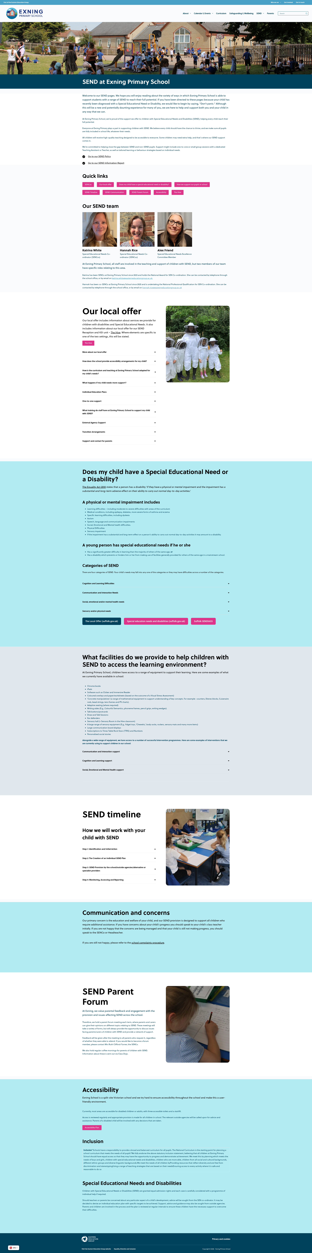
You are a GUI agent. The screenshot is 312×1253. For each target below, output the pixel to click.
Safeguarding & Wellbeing (241, 13)
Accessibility (161, 192)
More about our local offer (94, 352)
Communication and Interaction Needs (100, 592)
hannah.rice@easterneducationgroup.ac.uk (162, 287)
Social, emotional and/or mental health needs (103, 601)
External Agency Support (94, 422)
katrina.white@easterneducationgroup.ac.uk (132, 278)
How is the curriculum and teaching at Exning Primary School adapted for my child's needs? (116, 372)
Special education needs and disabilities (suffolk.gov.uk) (156, 621)
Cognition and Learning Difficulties (98, 583)
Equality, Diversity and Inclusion (125, 1249)
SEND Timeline (91, 192)
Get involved (288, 2)
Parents (270, 13)
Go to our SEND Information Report (106, 162)
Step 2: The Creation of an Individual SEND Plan (104, 858)
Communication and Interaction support (101, 751)
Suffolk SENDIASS (203, 621)
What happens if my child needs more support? (104, 382)
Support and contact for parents (97, 441)
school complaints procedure (148, 942)
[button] (14, 1247)
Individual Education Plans (94, 391)
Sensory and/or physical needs (96, 611)
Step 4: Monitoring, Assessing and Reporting (102, 879)
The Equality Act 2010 (94, 487)
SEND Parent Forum (140, 192)
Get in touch (300, 2)
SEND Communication (114, 192)
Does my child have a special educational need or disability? (144, 184)
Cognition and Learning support (97, 760)
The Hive (177, 192)
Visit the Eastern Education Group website (96, 1249)
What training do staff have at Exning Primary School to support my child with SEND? (116, 412)
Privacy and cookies (221, 1239)
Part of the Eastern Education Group (16, 2)
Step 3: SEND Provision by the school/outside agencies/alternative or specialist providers (114, 869)
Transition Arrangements (93, 431)
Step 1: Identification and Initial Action (100, 849)
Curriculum (221, 13)
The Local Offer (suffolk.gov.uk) (101, 621)
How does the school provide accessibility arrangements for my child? (114, 361)
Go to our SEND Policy (99, 156)
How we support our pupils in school (192, 184)
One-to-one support (91, 401)
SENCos (88, 184)
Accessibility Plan (92, 1127)
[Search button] (306, 13)
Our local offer (105, 184)
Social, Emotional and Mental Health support (103, 769)
